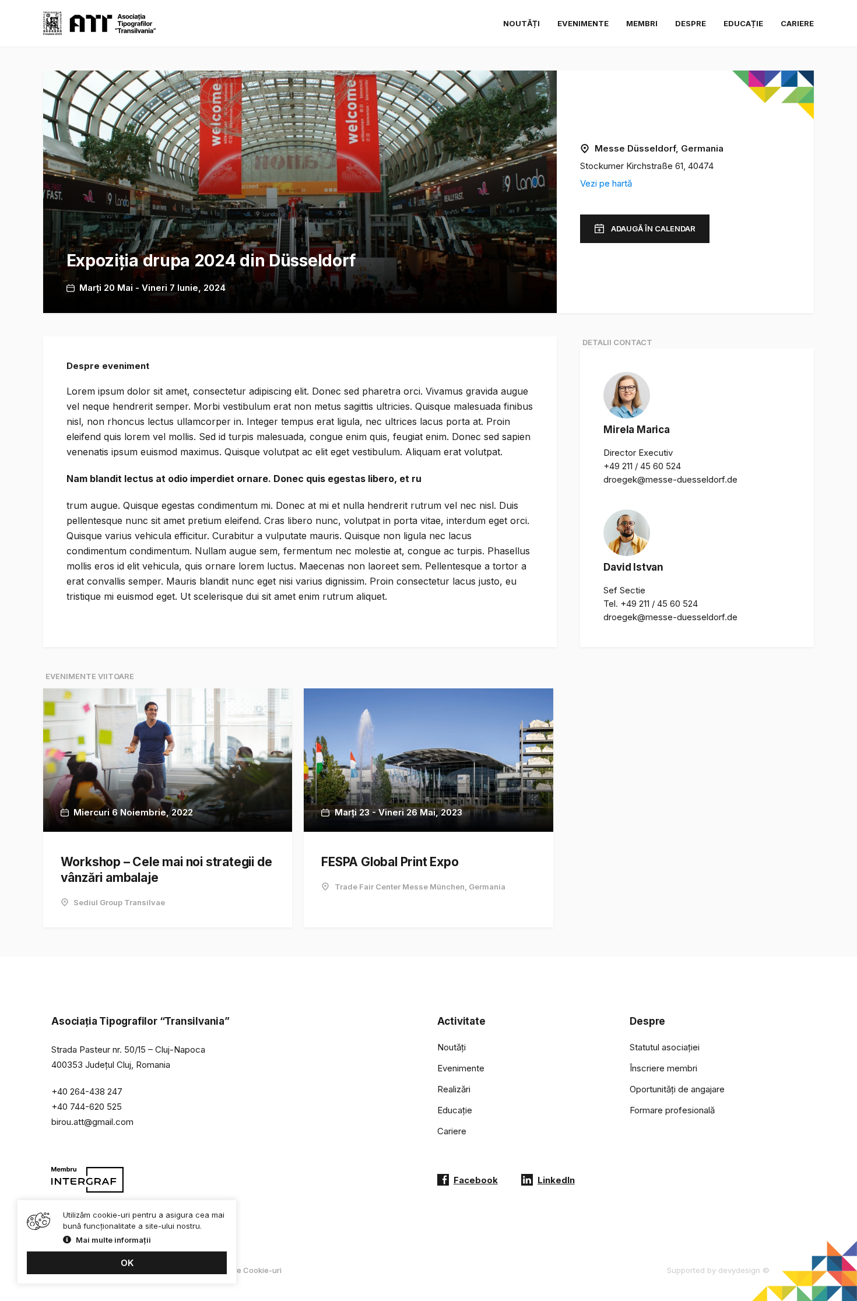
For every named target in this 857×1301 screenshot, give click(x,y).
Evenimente (583, 23)
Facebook (476, 1180)
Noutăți (521, 23)
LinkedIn (556, 1180)
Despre (690, 23)
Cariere (797, 23)
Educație (743, 23)
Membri (642, 23)
